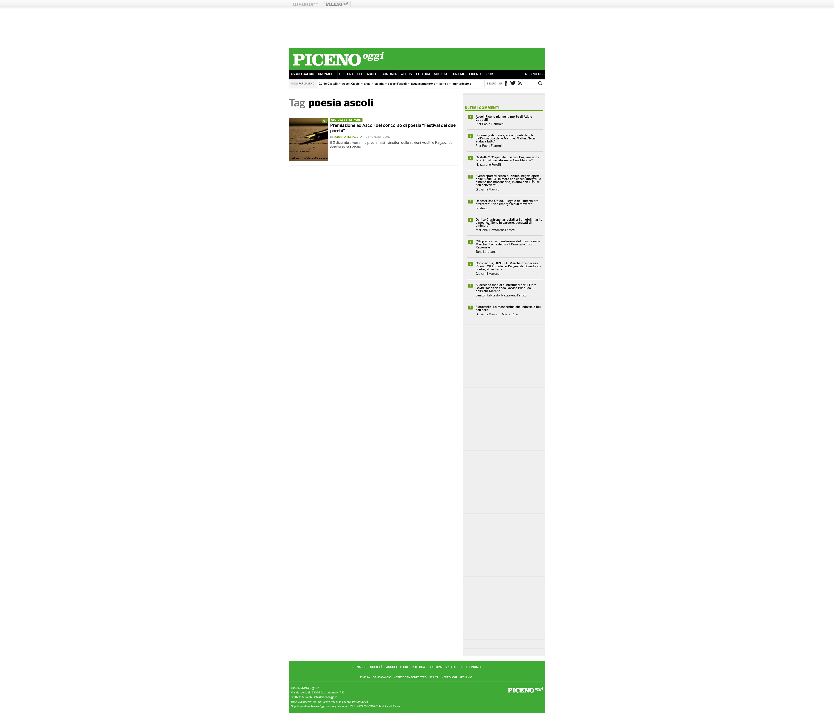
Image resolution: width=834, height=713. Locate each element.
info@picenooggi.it (325, 697)
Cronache (327, 74)
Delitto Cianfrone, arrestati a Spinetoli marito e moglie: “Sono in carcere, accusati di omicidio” (509, 223)
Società (440, 74)
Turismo (458, 74)
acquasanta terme (423, 83)
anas (367, 83)
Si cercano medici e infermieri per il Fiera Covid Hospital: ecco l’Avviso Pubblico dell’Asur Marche (506, 288)
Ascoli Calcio (302, 74)
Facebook (506, 83)
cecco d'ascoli (397, 83)
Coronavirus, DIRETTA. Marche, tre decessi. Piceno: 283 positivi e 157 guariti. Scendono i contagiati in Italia (508, 266)
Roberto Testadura (347, 136)
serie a (443, 83)
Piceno (475, 74)
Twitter (513, 83)
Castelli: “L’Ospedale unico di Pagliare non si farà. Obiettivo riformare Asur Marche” (508, 159)
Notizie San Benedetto (410, 677)
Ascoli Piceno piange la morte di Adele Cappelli (504, 118)
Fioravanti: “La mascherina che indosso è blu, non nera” (508, 308)
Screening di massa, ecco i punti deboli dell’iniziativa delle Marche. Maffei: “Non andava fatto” (505, 138)
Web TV (406, 74)
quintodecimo (461, 83)
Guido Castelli (328, 83)
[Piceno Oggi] (338, 67)
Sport (490, 74)
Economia (388, 74)
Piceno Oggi (337, 4)
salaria (379, 83)
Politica (423, 74)
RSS (520, 83)
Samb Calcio (382, 677)
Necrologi (534, 74)
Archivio (465, 677)
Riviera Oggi (305, 4)
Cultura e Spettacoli (357, 74)
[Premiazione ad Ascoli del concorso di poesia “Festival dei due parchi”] (308, 160)
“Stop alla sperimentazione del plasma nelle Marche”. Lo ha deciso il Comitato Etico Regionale (508, 244)
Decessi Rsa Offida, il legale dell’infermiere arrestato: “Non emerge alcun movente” (507, 202)
